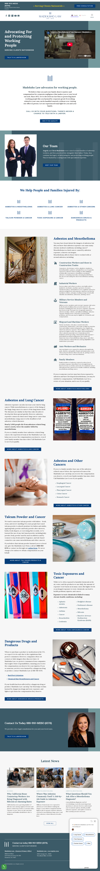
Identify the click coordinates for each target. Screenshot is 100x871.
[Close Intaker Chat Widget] (95, 821)
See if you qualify (50, 121)
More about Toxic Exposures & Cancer (72, 630)
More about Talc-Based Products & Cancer (25, 561)
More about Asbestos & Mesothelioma (72, 388)
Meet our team (51, 165)
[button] (92, 15)
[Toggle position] (91, 821)
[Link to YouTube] (15, 16)
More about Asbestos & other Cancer (72, 505)
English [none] (76, 15)
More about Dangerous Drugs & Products (25, 699)
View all (50, 823)
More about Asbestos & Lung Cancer (23, 449)
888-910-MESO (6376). (38, 843)
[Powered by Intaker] (86, 867)
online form (32, 548)
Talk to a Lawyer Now (16, 57)
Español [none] (84, 15)
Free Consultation (85, 6)
